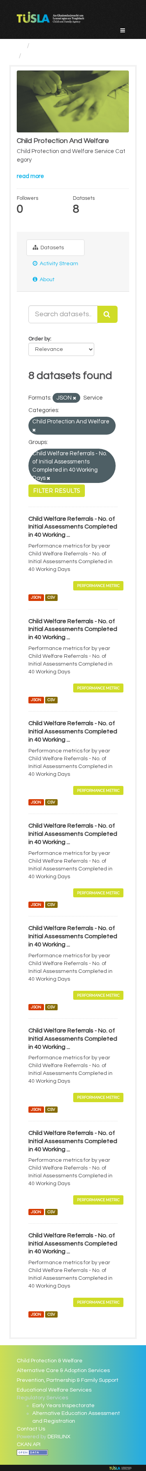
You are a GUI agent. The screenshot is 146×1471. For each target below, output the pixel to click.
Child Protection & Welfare (50, 1361)
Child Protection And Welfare (71, 56)
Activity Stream (58, 263)
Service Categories (63, 45)
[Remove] (74, 398)
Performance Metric (98, 585)
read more (30, 176)
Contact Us (31, 1429)
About (47, 279)
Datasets (51, 247)
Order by (39, 339)
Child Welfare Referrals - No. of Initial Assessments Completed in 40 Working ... (72, 527)
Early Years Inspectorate (63, 1405)
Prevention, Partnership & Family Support (67, 1380)
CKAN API (28, 1444)
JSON (36, 597)
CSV (51, 597)
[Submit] (107, 314)
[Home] (20, 45)
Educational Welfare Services (54, 1390)
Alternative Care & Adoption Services (63, 1370)
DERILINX (58, 1436)
